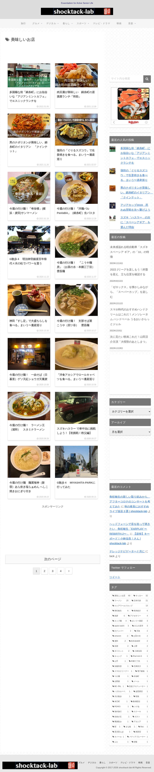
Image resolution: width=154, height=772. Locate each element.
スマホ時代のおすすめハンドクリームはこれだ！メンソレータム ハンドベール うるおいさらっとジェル (129, 317)
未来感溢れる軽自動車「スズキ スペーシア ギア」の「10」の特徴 (129, 252)
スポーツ (113, 762)
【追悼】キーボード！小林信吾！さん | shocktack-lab (129, 538)
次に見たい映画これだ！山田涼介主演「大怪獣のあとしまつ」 (129, 339)
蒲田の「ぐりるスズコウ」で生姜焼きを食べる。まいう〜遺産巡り (134, 175)
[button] (147, 79)
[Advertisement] (52, 52)
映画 (140, 762)
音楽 (148, 762)
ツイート (114, 577)
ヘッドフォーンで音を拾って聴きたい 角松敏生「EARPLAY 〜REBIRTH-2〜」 (129, 529)
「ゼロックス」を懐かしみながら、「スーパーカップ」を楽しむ (129, 292)
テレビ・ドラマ (127, 762)
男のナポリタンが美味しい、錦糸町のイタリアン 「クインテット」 (136, 192)
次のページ (52, 559)
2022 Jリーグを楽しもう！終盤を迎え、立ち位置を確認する (129, 272)
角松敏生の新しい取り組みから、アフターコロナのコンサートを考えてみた (129, 501)
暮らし (102, 762)
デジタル (92, 762)
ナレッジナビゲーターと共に (127, 551)
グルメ (81, 762)
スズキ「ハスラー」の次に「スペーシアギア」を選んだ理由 (135, 222)
